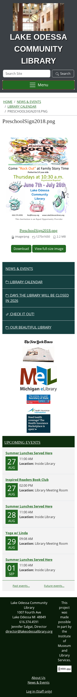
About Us (38, 678)
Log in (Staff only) (39, 691)
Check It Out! (21, 314)
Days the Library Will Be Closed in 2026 (37, 298)
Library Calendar (22, 106)
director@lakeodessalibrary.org (29, 631)
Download (21, 249)
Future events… (54, 586)
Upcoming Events (22, 442)
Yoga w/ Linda (17, 533)
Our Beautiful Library (30, 327)
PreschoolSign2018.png (38, 230)
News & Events (29, 102)
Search (65, 73)
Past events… (21, 586)
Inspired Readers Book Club (27, 480)
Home (7, 102)
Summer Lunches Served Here (29, 453)
